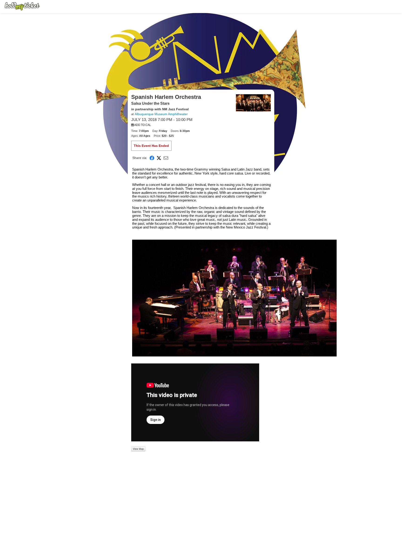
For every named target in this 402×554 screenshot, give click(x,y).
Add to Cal (142, 125)
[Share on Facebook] (152, 157)
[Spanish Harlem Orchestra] (253, 102)
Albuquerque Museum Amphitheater (161, 114)
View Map (138, 448)
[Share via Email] (166, 157)
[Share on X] (159, 157)
